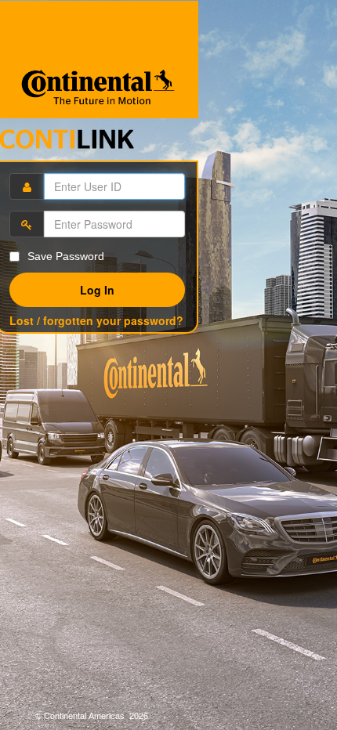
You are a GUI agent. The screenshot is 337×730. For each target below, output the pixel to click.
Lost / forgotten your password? (96, 320)
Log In (97, 290)
